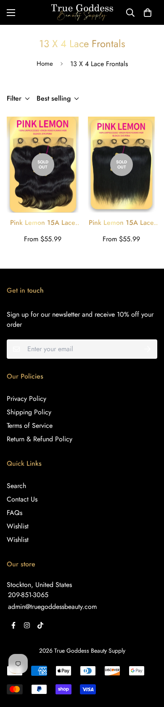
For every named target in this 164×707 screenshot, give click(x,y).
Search (16, 486)
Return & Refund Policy (39, 439)
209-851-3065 (28, 595)
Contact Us (22, 499)
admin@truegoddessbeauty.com (52, 606)
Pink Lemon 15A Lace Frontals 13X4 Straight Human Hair (121, 223)
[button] (147, 12)
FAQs (14, 513)
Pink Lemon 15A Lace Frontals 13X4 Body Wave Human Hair (42, 223)
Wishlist (18, 526)
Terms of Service (30, 425)
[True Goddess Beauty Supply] (82, 12)
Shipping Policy (29, 412)
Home (45, 63)
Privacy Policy (26, 398)
